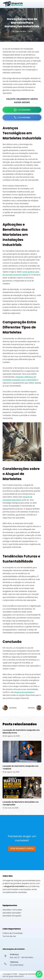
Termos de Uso (9, 936)
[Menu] (40, 4)
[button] (39, 974)
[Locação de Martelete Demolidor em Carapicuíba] (22, 787)
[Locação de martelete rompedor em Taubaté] (22, 751)
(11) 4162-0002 (24, 110)
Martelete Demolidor (12, 913)
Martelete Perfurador (12, 909)
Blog (30, 31)
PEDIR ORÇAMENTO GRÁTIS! (22, 848)
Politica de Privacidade (13, 933)
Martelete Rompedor (12, 915)
